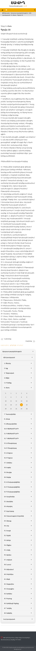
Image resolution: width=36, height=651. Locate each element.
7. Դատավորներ (10, 414)
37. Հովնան (8, 560)
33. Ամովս (7, 540)
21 (11, 408)
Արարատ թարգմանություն (19, 13)
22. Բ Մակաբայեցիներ (12, 487)
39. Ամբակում (8, 569)
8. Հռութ (7, 419)
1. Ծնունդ (7, 363)
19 (26, 405)
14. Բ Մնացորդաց (10, 448)
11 (11, 401)
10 (5, 401)
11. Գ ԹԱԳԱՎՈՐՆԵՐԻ (11, 434)
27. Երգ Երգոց (9, 511)
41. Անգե (7, 579)
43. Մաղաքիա (9, 589)
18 (21, 405)
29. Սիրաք (7, 521)
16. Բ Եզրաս (8, 458)
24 (26, 408)
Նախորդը (7, 339)
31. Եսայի (7, 531)
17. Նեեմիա (8, 463)
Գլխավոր (7, 13)
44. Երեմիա (8, 594)
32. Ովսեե (7, 535)
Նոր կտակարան (9, 619)
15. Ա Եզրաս (8, 453)
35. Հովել (7, 550)
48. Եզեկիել (8, 613)
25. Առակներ (8, 501)
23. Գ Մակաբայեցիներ (12, 492)
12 (16, 401)
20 (5, 408)
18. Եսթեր (7, 467)
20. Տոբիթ (7, 477)
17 (16, 405)
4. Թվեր (6, 378)
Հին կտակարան (9, 357)
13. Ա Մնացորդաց (10, 443)
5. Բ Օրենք (7, 383)
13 (21, 401)
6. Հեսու (13, 15)
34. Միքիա (7, 545)
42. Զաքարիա (9, 584)
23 (21, 408)
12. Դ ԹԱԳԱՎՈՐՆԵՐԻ (11, 438)
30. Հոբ (6, 526)
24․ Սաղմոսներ (9, 497)
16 (11, 405)
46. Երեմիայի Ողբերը (11, 603)
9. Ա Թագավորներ (10, 424)
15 (5, 405)
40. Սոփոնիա (8, 574)
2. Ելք (6, 368)
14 (26, 401)
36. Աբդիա (7, 555)
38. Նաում (7, 564)
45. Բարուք (8, 598)
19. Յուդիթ (8, 472)
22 (16, 408)
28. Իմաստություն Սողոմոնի (14, 516)
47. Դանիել (8, 608)
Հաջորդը (28, 341)
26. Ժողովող (8, 506)
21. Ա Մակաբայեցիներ (12, 482)
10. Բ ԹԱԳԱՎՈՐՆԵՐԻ (11, 429)
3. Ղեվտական (9, 373)
